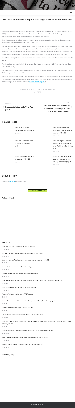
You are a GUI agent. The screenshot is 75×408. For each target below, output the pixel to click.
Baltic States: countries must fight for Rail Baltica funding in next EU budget (25, 337)
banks (39, 92)
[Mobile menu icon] (71, 12)
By (33, 89)
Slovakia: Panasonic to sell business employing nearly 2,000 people (22, 253)
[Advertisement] (35, 4)
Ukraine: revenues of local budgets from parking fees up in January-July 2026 (62, 130)
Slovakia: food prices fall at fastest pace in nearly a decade (20, 273)
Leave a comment (50, 89)
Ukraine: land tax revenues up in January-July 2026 (17, 308)
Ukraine (27, 89)
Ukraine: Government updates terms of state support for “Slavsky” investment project (62, 159)
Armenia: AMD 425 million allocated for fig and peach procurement (22, 344)
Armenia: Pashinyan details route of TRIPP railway (17, 294)
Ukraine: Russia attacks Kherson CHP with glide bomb (24, 129)
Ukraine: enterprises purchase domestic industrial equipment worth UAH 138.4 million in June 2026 (63, 145)
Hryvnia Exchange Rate (38, 190)
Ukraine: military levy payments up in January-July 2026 (24, 158)
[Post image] (7, 131)
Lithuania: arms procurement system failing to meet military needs (22, 314)
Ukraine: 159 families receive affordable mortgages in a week (24, 143)
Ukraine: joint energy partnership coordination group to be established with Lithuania (28, 330)
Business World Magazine (37, 82)
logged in (12, 181)
